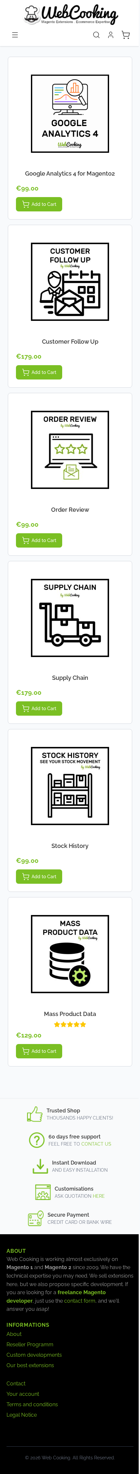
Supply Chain (70, 677)
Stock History (70, 845)
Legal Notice (22, 1415)
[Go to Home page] (70, 14)
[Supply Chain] (70, 618)
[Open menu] (15, 35)
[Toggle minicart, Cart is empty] (125, 34)
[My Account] (111, 35)
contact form (79, 1301)
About (14, 1334)
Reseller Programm (30, 1344)
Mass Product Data (70, 1013)
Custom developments (34, 1355)
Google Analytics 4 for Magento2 (70, 173)
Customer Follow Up (70, 341)
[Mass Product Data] (70, 954)
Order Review (70, 509)
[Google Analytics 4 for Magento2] (70, 114)
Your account (23, 1394)
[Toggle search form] (96, 35)
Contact (16, 1384)
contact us (96, 1144)
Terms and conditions (32, 1404)
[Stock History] (70, 786)
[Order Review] (70, 450)
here (99, 1196)
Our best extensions (30, 1365)
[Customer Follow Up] (70, 282)
